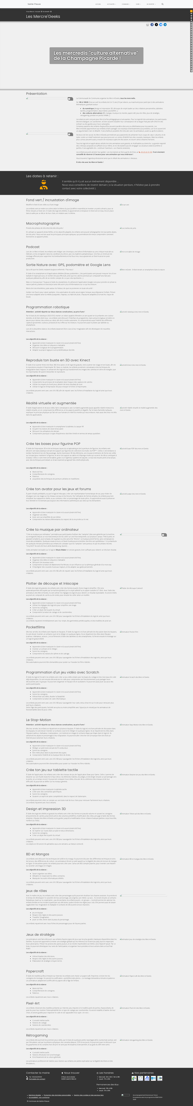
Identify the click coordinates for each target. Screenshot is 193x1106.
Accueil (98, 4)
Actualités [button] (111, 4)
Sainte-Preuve (34, 4)
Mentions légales (35, 1095)
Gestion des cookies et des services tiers (89, 1095)
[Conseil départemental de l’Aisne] (147, 1078)
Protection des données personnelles (57, 1095)
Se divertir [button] (150, 4)
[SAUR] (159, 1078)
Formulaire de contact (37, 1079)
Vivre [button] (138, 4)
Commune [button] (125, 4)
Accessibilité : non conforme (39, 1097)
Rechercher (162, 4)
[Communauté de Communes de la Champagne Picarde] (134, 1078)
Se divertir (46, 11)
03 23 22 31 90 (146, 152)
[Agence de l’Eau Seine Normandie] (153, 1078)
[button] (152, 24)
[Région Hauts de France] (140, 1078)
